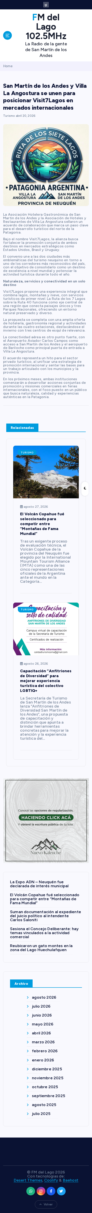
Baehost (70, 1180)
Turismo (9, 116)
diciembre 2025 (47, 1069)
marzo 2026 (43, 1042)
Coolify (51, 1180)
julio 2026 (41, 1006)
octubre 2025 (45, 1086)
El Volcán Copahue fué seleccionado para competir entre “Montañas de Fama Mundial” (44, 898)
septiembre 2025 (48, 1095)
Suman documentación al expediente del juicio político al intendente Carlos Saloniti (45, 915)
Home (8, 66)
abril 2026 (41, 1033)
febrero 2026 (45, 1050)
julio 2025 (41, 1113)
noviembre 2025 (47, 1077)
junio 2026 (42, 1015)
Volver (48, 1204)
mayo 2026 (42, 1024)
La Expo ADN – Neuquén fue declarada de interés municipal (39, 883)
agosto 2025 (44, 1104)
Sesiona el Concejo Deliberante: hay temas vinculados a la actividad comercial (44, 932)
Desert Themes (28, 1180)
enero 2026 (43, 1060)
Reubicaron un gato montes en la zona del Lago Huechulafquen (41, 947)
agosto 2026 (44, 997)
